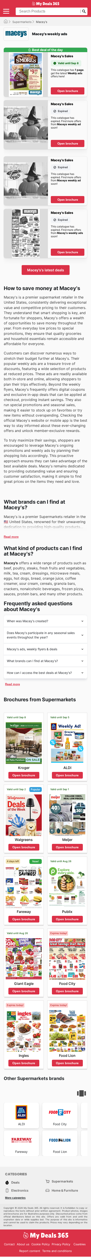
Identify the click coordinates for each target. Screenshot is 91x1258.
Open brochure (67, 91)
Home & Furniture (65, 1190)
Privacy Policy (61, 1244)
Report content (29, 1251)
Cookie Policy (40, 1244)
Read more (11, 536)
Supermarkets (22, 22)
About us (23, 1244)
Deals (15, 1182)
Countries (80, 1244)
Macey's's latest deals (45, 270)
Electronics (19, 1190)
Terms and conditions (57, 1251)
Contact (9, 1244)
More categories (15, 1197)
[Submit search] (83, 11)
